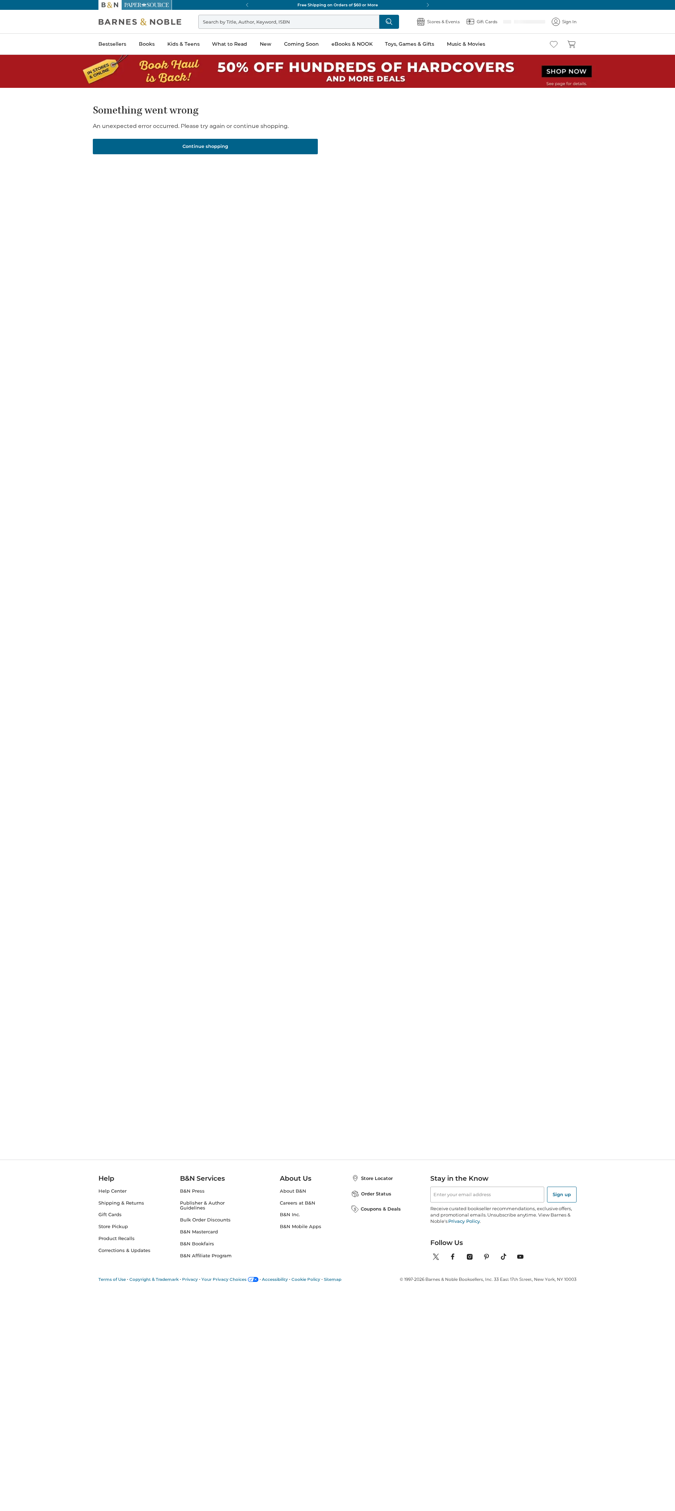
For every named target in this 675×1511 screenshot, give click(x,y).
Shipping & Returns (118, 1211)
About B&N (287, 1199)
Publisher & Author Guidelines (210, 1211)
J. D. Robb (379, 603)
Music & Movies (467, 44)
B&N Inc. (285, 1222)
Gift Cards (108, 1222)
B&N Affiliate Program (202, 1258)
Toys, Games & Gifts (411, 44)
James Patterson (252, 603)
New (267, 44)
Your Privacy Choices (212, 1287)
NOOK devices (340, 188)
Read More (179, 372)
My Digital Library (432, 188)
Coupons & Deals (376, 1217)
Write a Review (336, 133)
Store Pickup (111, 1234)
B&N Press (191, 1199)
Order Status (371, 1202)
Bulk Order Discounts (202, 1222)
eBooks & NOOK (353, 44)
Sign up (562, 1203)
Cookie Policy (289, 1287)
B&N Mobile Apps (294, 1234)
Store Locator (372, 1186)
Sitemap (313, 1287)
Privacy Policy (444, 1229)
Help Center (110, 1199)
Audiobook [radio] (370, 165)
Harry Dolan (295, 124)
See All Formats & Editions (479, 148)
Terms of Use (110, 1287)
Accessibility (260, 1287)
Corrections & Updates (121, 1258)
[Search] (394, 22)
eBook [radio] (332, 165)
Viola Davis (484, 596)
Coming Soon (303, 44)
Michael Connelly (185, 603)
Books (146, 44)
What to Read (230, 44)
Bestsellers (110, 44)
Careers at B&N (292, 1211)
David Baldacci (317, 596)
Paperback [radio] (295, 165)
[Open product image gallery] (182, 182)
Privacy (182, 1287)
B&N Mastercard (197, 1234)
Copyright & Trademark (149, 1287)
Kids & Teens (183, 44)
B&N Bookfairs (195, 1246)
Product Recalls (114, 1246)
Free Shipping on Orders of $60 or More (337, 5)
